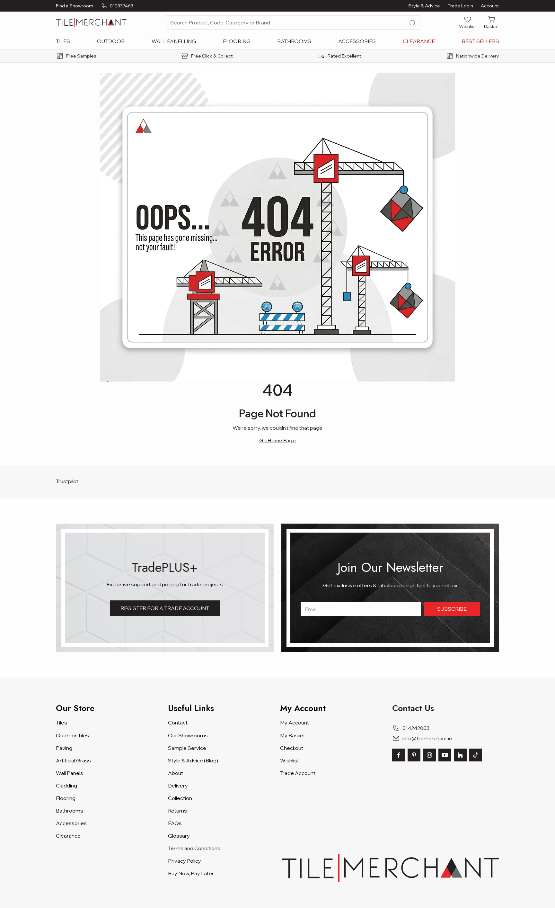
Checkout (291, 748)
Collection (180, 798)
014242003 (415, 728)
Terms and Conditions (194, 848)
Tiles (63, 41)
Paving (64, 748)
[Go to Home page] (91, 22)
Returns (177, 810)
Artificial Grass (73, 760)
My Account (294, 722)
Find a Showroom (74, 6)
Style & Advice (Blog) (193, 760)
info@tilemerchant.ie (427, 738)
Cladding (66, 785)
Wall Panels (69, 773)
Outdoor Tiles (72, 735)
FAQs (175, 823)
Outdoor (111, 41)
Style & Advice (424, 6)
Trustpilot (67, 481)
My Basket (292, 735)
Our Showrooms (188, 735)
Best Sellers (480, 41)
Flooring (237, 41)
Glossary (179, 835)
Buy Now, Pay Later (191, 873)
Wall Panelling (174, 41)
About (175, 773)
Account (490, 6)
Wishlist (289, 760)
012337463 (121, 6)
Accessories (357, 41)
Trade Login (460, 6)
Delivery (178, 785)
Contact (178, 722)
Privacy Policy (184, 861)
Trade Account (297, 773)
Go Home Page (277, 440)
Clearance (419, 41)
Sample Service (187, 748)
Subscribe (452, 609)
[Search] (412, 23)
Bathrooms (294, 41)
